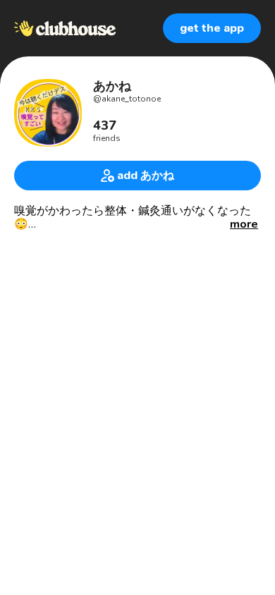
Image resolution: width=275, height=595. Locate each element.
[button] (244, 224)
